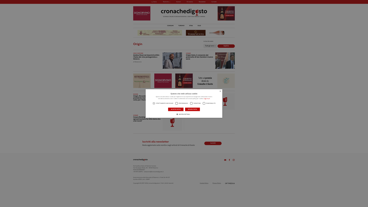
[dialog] (184, 103)
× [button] (220, 91)
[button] (184, 114)
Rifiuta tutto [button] (192, 109)
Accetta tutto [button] (176, 109)
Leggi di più (207, 98)
